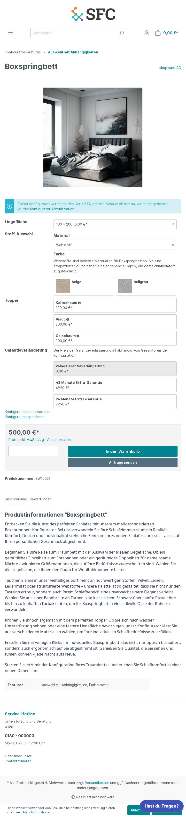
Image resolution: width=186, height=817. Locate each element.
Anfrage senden (123, 462)
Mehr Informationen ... (38, 812)
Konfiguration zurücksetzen (27, 412)
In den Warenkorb (123, 451)
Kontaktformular (18, 761)
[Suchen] (121, 33)
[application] (161, 807)
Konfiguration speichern (24, 417)
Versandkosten (97, 783)
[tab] (16, 499)
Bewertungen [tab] (41, 499)
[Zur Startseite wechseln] (93, 14)
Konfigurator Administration (52, 209)
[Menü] (10, 32)
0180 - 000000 (19, 735)
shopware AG (170, 68)
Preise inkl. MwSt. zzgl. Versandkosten (39, 440)
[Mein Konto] (146, 32)
